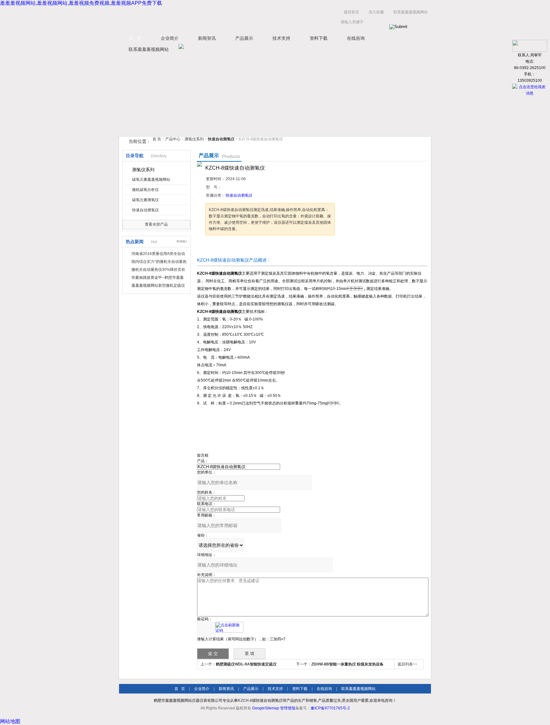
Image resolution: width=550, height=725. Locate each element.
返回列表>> (407, 664)
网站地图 (10, 721)
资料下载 (319, 38)
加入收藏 (376, 12)
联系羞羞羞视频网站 (410, 12)
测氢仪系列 (194, 139)
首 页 (135, 38)
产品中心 (173, 139)
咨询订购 (225, 247)
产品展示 (244, 38)
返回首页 (351, 12)
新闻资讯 (207, 38)
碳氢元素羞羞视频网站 (151, 179)
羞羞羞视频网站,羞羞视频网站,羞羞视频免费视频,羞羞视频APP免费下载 (81, 3)
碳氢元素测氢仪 (145, 200)
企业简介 (170, 38)
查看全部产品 (156, 224)
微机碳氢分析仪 (145, 189)
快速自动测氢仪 (145, 210)
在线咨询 (356, 38)
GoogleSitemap (265, 708)
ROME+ (182, 241)
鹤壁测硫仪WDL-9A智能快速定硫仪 (246, 664)
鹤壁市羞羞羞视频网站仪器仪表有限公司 (182, 19)
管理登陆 (287, 708)
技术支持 (281, 38)
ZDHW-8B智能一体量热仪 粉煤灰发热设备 (347, 664)
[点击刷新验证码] (229, 627)
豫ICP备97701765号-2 (330, 708)
